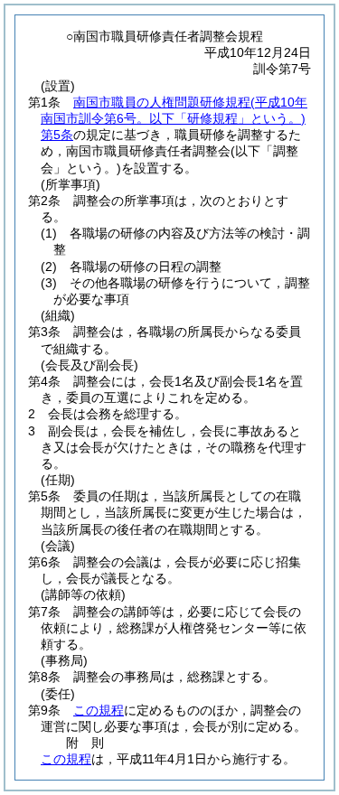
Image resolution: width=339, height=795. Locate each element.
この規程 (98, 710)
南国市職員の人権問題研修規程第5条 (174, 118)
